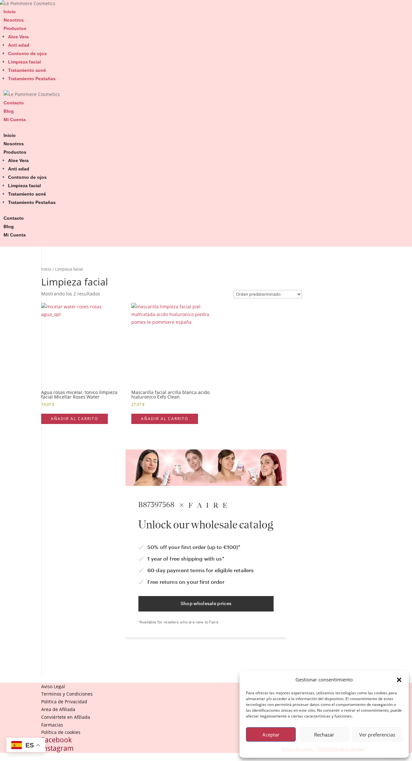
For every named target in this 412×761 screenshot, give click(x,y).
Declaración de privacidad (340, 749)
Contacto (14, 102)
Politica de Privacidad (64, 701)
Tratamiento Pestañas (32, 78)
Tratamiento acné (27, 70)
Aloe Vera (18, 36)
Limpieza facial (24, 61)
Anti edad (18, 45)
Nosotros (14, 20)
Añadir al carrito (74, 418)
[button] (399, 680)
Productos (15, 28)
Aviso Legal (53, 686)
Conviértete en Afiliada (65, 717)
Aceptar (270, 734)
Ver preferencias (377, 734)
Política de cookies (297, 749)
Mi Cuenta (15, 119)
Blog (9, 111)
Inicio (10, 11)
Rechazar (324, 734)
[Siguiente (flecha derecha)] (400, 380)
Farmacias (52, 725)
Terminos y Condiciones (67, 694)
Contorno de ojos (27, 53)
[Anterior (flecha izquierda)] (11, 380)
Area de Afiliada (58, 709)
